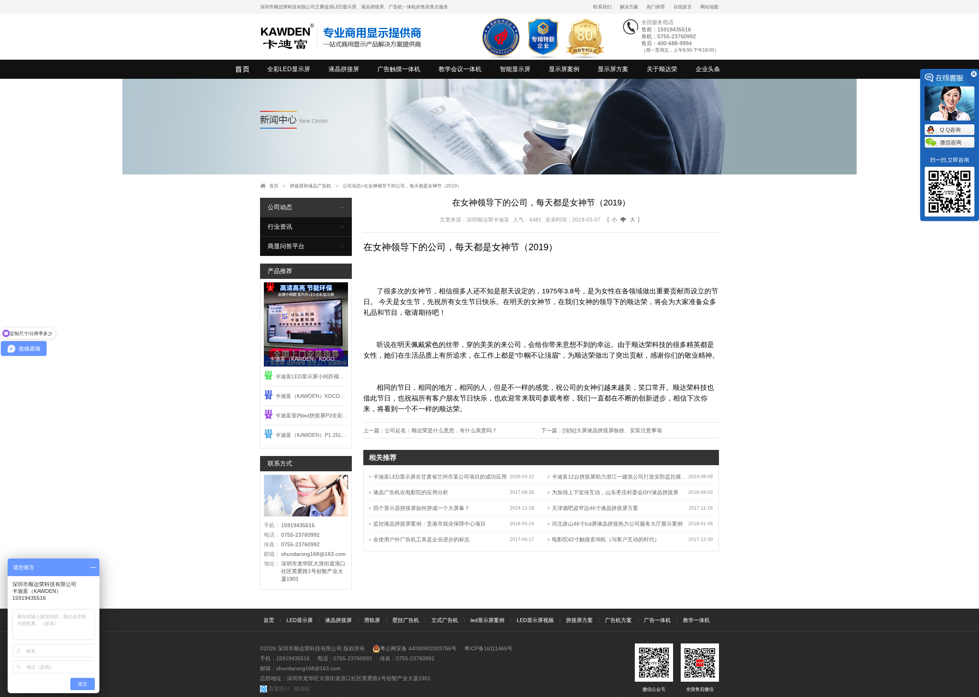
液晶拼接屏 (344, 69)
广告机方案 (618, 620)
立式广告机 (444, 620)
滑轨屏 (372, 620)
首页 (273, 186)
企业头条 (708, 69)
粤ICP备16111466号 (488, 648)
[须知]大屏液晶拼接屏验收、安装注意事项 (612, 430)
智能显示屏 (515, 69)
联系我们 (602, 7)
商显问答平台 (286, 246)
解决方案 (629, 7)
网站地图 (709, 7)
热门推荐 (656, 7)
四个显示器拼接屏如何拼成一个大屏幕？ (421, 508)
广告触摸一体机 (398, 69)
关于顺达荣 (662, 69)
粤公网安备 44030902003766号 (418, 648)
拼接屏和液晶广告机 (310, 186)
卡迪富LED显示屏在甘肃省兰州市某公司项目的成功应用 (440, 477)
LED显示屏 (299, 620)
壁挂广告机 (405, 620)
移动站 (302, 689)
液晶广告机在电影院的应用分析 (410, 492)
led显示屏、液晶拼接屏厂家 (243, 69)
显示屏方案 (613, 69)
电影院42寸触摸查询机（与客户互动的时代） (606, 539)
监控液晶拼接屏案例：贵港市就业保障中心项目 (429, 524)
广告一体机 (657, 620)
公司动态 (352, 186)
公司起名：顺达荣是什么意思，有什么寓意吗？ (441, 430)
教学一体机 (696, 620)
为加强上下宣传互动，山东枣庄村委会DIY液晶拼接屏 (615, 492)
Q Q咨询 (950, 130)
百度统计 (279, 689)
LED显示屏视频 (535, 620)
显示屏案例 (564, 69)
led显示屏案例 (487, 620)
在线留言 (682, 7)
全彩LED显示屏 (288, 69)
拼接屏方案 (579, 620)
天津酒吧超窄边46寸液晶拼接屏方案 (595, 508)
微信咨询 (950, 142)
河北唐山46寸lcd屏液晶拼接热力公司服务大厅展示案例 (617, 524)
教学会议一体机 (460, 69)
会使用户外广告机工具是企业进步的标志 (421, 539)
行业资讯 (280, 226)
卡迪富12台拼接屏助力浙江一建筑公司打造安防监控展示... (620, 477)
